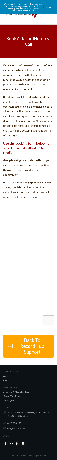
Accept (48, 7)
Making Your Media (12, 396)
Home (6, 376)
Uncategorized (10, 400)
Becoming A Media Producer (16, 391)
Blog (5, 379)
